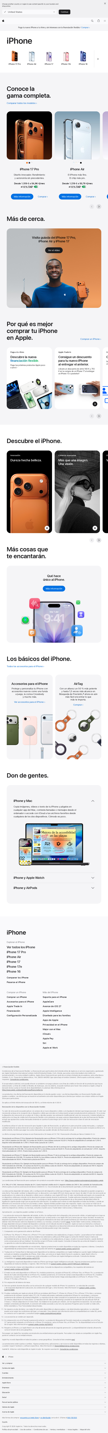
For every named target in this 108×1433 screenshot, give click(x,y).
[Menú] (105, 21)
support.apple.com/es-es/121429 (16, 1269)
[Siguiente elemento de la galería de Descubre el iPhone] (99, 540)
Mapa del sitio (85, 1430)
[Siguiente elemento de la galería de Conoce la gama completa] (99, 206)
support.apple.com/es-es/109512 (40, 1324)
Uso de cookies (25, 1430)
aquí (73, 1340)
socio (68, 1222)
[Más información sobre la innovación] (29, 492)
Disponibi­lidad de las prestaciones (67, 1346)
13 (83, 694)
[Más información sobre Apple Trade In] (77, 378)
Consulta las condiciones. (19, 1079)
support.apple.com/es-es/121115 (67, 1249)
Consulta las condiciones (69, 1349)
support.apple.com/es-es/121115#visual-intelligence (70, 1264)
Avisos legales (73, 1430)
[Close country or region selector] (105, 3)
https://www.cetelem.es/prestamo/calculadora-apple (84, 1180)
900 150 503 (72, 1418)
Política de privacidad (10, 1430)
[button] (29, 12)
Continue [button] (64, 12)
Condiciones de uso (41, 1430)
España (4, 1422)
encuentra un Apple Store (29, 1418)
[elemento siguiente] (98, 58)
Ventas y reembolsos (57, 1430)
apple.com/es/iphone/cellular (50, 1313)
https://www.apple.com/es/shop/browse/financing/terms (22, 1090)
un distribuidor (45, 1418)
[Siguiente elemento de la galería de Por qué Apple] (99, 416)
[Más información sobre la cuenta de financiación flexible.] (29, 378)
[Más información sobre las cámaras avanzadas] (77, 492)
